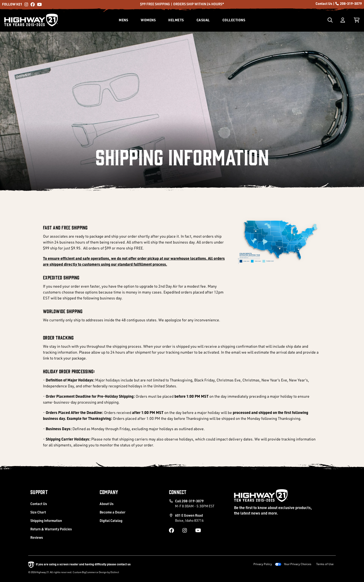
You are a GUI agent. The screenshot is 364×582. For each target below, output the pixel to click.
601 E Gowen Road (189, 518)
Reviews (36, 537)
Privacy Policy (262, 564)
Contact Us (38, 503)
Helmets (176, 20)
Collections (233, 20)
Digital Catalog (111, 520)
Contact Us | (325, 3)
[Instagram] (26, 3)
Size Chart (38, 512)
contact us (124, 564)
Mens (123, 20)
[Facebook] (33, 3)
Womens (148, 20)
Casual (203, 20)
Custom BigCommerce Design (90, 572)
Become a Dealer (112, 512)
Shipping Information (46, 520)
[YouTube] (39, 3)
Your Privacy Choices (297, 564)
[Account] (342, 20)
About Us (107, 503)
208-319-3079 (350, 3)
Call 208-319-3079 (194, 503)
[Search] (330, 20)
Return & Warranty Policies (51, 529)
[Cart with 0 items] (356, 20)
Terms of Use (325, 564)
